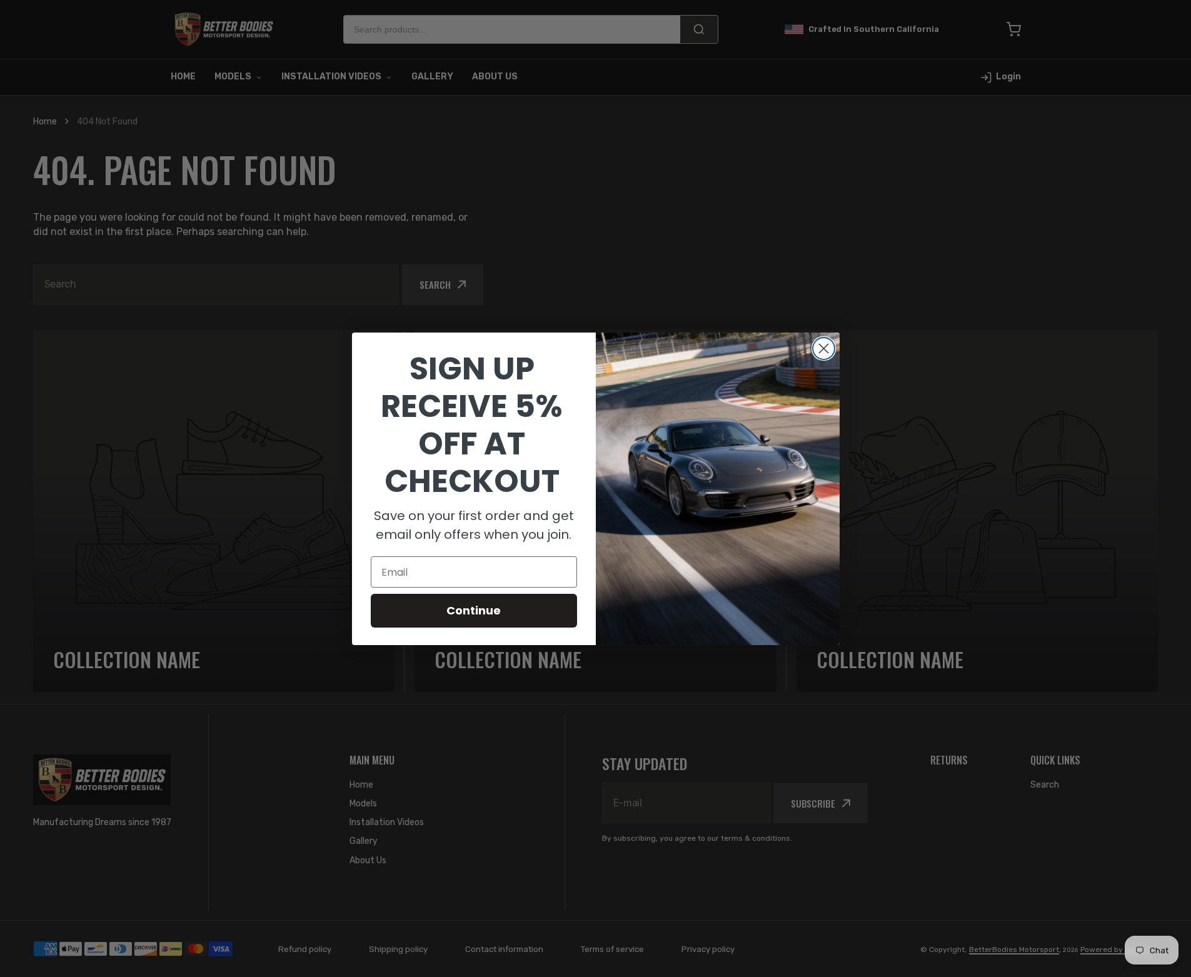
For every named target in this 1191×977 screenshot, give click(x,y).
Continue (473, 610)
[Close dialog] (824, 348)
